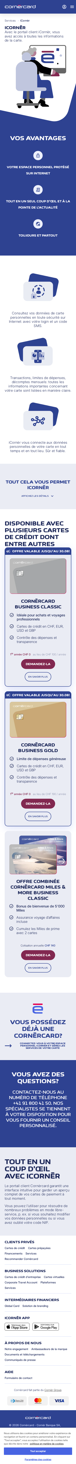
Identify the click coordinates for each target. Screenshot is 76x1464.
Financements (13, 1253)
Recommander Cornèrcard (21, 1258)
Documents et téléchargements (24, 1354)
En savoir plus (38, 676)
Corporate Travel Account (21, 1282)
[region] (38, 1445)
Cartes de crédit (15, 1248)
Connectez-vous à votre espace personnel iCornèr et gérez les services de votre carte (42, 1045)
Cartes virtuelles (54, 1277)
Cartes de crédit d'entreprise (23, 1277)
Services (10, 20)
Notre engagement (16, 1349)
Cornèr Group (52, 1390)
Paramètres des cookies (38, 1459)
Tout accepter (38, 1451)
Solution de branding (35, 1305)
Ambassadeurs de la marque (49, 1349)
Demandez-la (38, 664)
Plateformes (48, 1282)
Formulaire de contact (18, 1378)
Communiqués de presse (20, 1359)
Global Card (12, 1305)
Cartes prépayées (39, 1248)
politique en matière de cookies (47, 1443)
